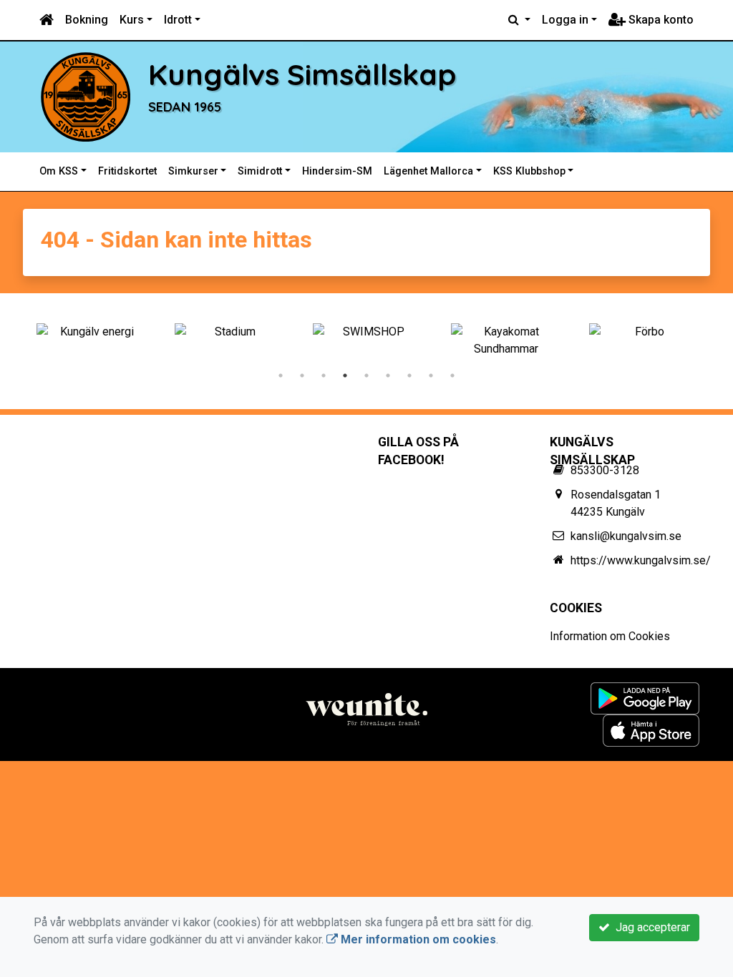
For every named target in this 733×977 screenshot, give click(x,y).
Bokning (86, 19)
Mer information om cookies (417, 939)
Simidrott (260, 171)
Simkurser (193, 171)
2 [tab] (302, 375)
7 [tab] (409, 375)
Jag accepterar (650, 927)
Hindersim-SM (337, 171)
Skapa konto (660, 19)
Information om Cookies (610, 636)
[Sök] (519, 20)
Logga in (565, 19)
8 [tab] (431, 375)
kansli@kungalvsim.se (626, 536)
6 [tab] (388, 375)
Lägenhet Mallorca (428, 171)
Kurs (132, 19)
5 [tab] (366, 375)
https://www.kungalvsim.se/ (641, 560)
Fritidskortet (127, 171)
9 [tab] (452, 375)
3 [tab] (323, 375)
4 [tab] (345, 375)
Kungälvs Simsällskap (302, 74)
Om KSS (58, 171)
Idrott (178, 19)
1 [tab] (280, 375)
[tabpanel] (91, 332)
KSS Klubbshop (529, 171)
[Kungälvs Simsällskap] (85, 96)
